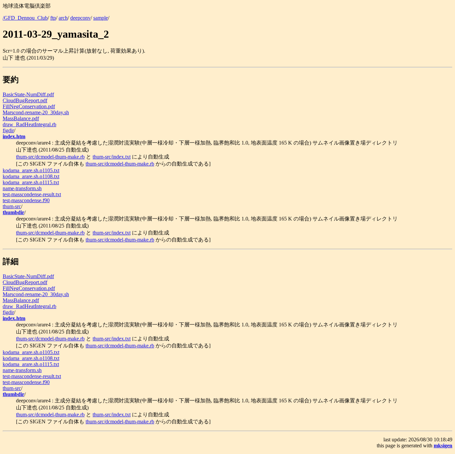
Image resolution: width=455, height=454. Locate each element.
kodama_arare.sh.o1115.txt (31, 182)
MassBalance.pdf (21, 118)
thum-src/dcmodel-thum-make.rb (50, 157)
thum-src (12, 206)
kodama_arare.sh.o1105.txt (31, 170)
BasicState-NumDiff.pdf (28, 94)
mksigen (443, 445)
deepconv (80, 18)
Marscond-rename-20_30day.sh (36, 112)
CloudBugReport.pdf (25, 100)
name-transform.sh (22, 188)
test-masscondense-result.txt (32, 194)
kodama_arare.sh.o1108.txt (31, 176)
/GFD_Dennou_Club (25, 18)
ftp (53, 18)
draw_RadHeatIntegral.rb (29, 124)
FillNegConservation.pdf (29, 106)
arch (63, 18)
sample (100, 18)
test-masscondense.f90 (26, 200)
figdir (8, 130)
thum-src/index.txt (112, 157)
